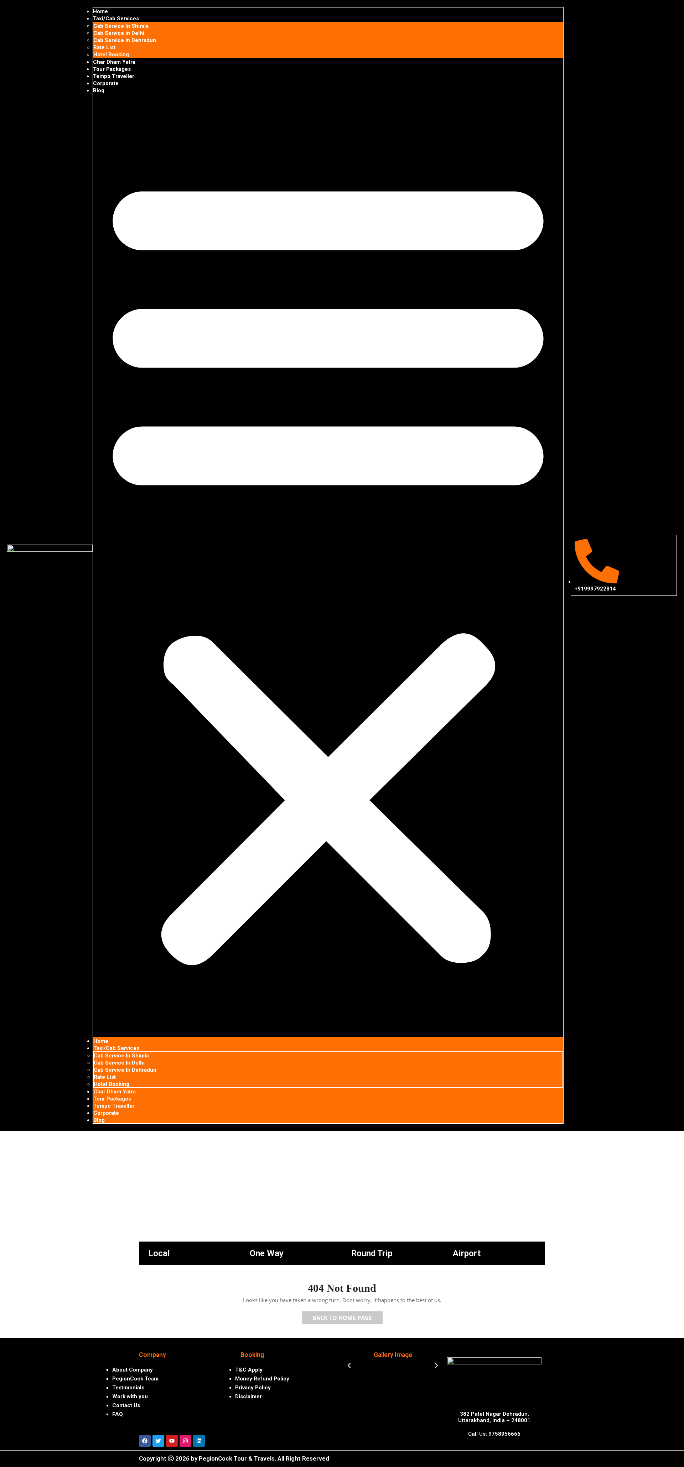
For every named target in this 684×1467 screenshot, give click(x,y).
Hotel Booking (111, 54)
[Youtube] (172, 1441)
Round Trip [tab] (372, 1253)
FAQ (117, 1414)
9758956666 (504, 1434)
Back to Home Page (347, 1316)
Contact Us (126, 1405)
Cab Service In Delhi (118, 33)
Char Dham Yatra (114, 62)
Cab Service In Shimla (121, 26)
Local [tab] (159, 1253)
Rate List (104, 47)
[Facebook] (145, 1441)
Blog (98, 90)
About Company (132, 1370)
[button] (328, 565)
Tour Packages (112, 69)
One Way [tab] (267, 1253)
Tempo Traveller (113, 76)
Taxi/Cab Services (116, 18)
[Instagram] (185, 1441)
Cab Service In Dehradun (124, 40)
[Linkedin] (199, 1441)
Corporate (106, 83)
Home (100, 11)
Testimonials (128, 1387)
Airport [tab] (467, 1253)
